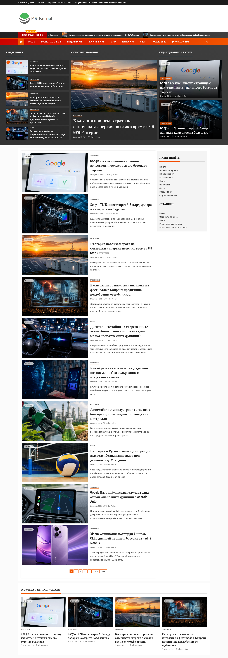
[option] (37, 68)
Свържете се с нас (56, 3)
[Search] (207, 41)
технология (128, 42)
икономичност (96, 42)
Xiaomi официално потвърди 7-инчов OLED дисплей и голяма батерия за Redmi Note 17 (120, 538)
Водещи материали (51, 42)
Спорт (143, 42)
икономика (34, 93)
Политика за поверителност (112, 3)
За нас (41, 3)
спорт (92, 446)
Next (103, 571)
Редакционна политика (86, 3)
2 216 (96, 571)
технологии (34, 79)
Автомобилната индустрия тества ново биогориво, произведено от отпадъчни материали (120, 413)
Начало (31, 42)
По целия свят (74, 42)
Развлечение (159, 42)
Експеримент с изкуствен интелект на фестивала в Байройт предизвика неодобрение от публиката (143, 35)
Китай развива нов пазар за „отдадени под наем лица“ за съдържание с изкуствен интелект (119, 372)
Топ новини (34, 61)
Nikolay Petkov (95, 137)
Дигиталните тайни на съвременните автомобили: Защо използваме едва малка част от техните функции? (119, 331)
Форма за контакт (181, 42)
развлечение (34, 109)
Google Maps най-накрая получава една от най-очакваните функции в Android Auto (119, 496)
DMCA (70, 3)
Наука (113, 42)
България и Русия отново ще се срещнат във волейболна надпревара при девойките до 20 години (121, 455)
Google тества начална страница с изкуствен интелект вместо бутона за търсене (48, 68)
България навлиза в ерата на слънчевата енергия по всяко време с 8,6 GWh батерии (56, 35)
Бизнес (32, 127)
